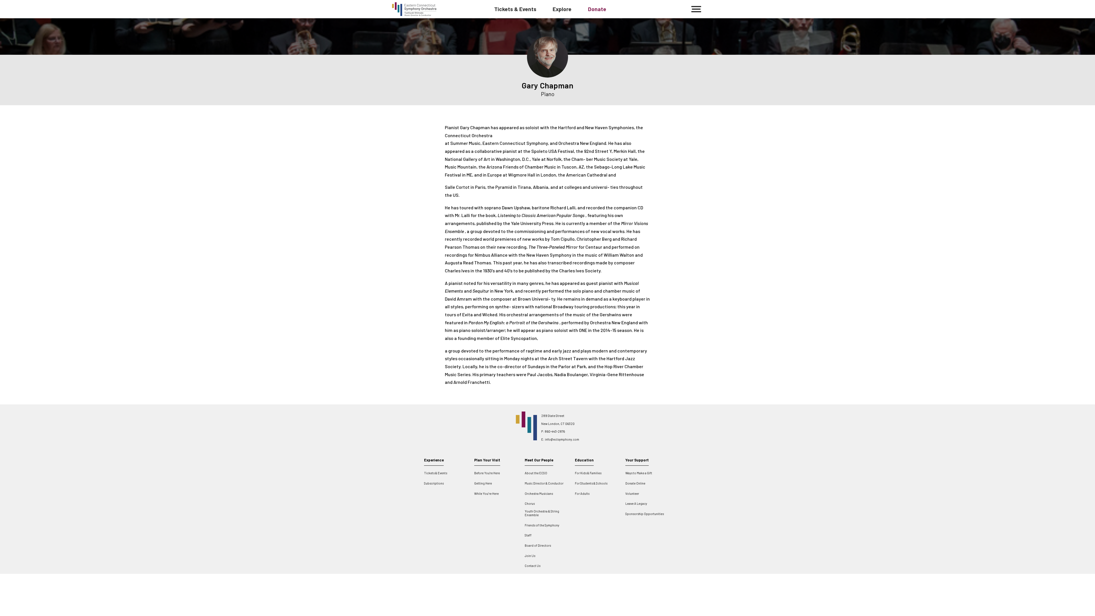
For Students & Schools (591, 483)
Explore (562, 9)
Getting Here (483, 483)
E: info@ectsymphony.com (560, 439)
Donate (597, 9)
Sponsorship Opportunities (644, 514)
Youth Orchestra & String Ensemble (542, 513)
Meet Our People (539, 460)
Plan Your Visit (487, 460)
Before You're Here (487, 473)
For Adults (582, 493)
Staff (528, 535)
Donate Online (635, 483)
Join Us (530, 556)
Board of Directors (538, 545)
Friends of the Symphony (542, 525)
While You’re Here (486, 493)
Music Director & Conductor (544, 483)
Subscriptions (434, 483)
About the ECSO (536, 473)
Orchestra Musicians (539, 493)
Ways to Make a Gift (638, 473)
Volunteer (632, 493)
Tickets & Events (515, 9)
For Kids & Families (588, 473)
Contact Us (532, 566)
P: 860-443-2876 (553, 431)
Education (584, 460)
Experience (434, 460)
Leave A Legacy (636, 503)
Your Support (637, 460)
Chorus (530, 503)
